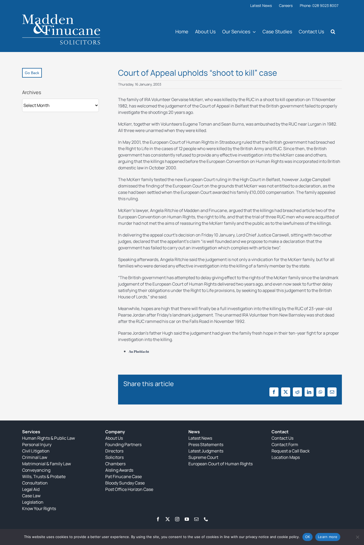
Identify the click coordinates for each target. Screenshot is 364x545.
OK (307, 537)
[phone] (206, 519)
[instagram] (177, 519)
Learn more (328, 537)
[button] (333, 31)
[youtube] (187, 519)
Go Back (32, 73)
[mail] (196, 519)
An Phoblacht (139, 352)
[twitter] (167, 519)
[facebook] (158, 519)
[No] (357, 537)
